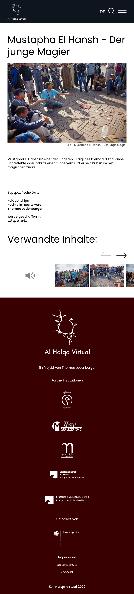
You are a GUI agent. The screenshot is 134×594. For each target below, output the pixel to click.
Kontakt (67, 572)
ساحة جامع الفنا (17, 220)
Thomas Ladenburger (25, 208)
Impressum (67, 557)
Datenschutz (67, 565)
